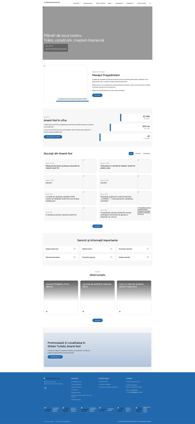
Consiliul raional (87, 3)
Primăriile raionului (76, 399)
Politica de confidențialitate (62, 421)
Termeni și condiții (48, 421)
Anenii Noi (76, 3)
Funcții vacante (141, 3)
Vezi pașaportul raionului (53, 137)
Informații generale (76, 381)
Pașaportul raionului (76, 387)
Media (109, 3)
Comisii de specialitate (105, 384)
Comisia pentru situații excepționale (108, 387)
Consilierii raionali (103, 381)
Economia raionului (76, 384)
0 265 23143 (134, 390)
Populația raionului (76, 392)
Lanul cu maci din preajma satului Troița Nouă (131, 285)
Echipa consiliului (100, 3)
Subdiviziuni (130, 3)
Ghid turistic (74, 390)
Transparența (119, 3)
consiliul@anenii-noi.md (136, 392)
